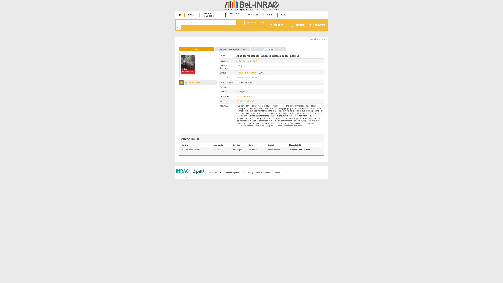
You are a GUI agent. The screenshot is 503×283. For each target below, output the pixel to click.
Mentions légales (232, 173)
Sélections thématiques (208, 14)
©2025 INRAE (215, 173)
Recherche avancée (255, 22)
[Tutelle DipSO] (199, 171)
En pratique (234, 13)
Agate (269, 14)
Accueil (180, 14)
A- (180, 177)
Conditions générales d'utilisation (256, 173)
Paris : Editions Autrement (247, 73)
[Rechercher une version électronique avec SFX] (268, 49)
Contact (287, 173)
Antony (215, 149)
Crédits (277, 173)
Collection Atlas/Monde (246, 77)
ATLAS (239, 101)
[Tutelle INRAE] (183, 171)
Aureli (284, 14)
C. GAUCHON (253, 61)
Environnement (243, 96)
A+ (187, 177)
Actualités (253, 14)
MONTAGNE (248, 101)
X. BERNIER (241, 61)
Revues (191, 14)
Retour (322, 39)
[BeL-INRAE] (251, 5)
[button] (181, 82)
